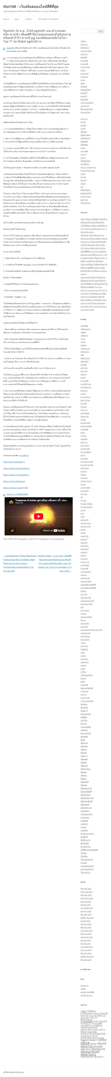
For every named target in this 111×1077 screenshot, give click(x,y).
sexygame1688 (86, 604)
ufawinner (85, 662)
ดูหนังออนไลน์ (86, 193)
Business (84, 390)
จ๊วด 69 (83, 678)
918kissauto (85, 348)
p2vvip (83, 484)
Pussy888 (84, 568)
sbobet (83, 591)
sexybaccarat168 (87, 601)
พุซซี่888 (84, 717)
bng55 (83, 377)
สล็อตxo (84, 778)
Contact (28, 19)
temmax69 (85, 639)
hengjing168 (85, 423)
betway (83, 374)
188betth (84, 335)
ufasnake (84, 659)
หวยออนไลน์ (85, 112)
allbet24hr (85, 361)
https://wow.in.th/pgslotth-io (16, 475)
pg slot (83, 177)
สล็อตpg (84, 775)
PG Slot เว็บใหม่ (87, 504)
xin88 (83, 668)
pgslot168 (84, 536)
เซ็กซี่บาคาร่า (86, 840)
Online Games (86, 481)
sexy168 (84, 594)
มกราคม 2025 (86, 950)
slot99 (83, 128)
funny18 (84, 410)
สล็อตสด (84, 785)
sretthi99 (84, 626)
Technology (85, 636)
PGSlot (83, 533)
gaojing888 (85, 413)
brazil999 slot (86, 384)
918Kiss (83, 345)
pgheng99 (85, 73)
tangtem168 (85, 633)
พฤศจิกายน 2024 (87, 956)
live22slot (84, 458)
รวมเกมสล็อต (86, 727)
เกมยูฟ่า (84, 827)
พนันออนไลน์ (86, 714)
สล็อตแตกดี (85, 804)
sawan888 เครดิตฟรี (88, 584)
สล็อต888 (84, 141)
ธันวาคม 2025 (86, 914)
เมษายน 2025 (86, 940)
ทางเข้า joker (86, 196)
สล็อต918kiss (86, 769)
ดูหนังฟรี (84, 57)
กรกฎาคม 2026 (86, 892)
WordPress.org (86, 995)
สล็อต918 (84, 765)
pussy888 (84, 60)
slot (82, 187)
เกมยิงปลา (84, 824)
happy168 (85, 416)
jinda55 (83, 125)
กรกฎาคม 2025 (86, 930)
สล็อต (83, 740)
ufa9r (83, 652)
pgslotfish (85, 546)
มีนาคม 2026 (86, 905)
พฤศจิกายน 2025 (87, 918)
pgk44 (83, 529)
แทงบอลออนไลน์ (87, 866)
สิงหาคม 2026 (86, 888)
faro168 (84, 403)
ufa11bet (84, 646)
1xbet (83, 339)
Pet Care (84, 494)
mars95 (83, 471)
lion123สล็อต (86, 452)
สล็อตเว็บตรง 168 (87, 798)
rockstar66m (86, 571)
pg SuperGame (86, 507)
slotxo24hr (85, 623)
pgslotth (10, 48)
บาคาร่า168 (85, 67)
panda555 (85, 491)
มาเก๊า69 (84, 720)
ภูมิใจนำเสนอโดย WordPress (13, 1072)
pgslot (83, 70)
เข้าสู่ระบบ (84, 985)
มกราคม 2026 (86, 911)
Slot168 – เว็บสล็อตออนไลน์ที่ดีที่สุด (30, 6)
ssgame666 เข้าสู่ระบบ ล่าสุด (91, 630)
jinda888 (84, 439)
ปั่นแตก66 (84, 99)
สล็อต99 (84, 772)
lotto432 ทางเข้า (87, 461)
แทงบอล (84, 863)
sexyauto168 (86, 597)
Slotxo (83, 620)
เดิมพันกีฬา (85, 843)
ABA (82, 355)
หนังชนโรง (85, 47)
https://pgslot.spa (88, 170)
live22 (83, 80)
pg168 (83, 122)
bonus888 (85, 381)
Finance (84, 406)
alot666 (83, 364)
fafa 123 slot (85, 400)
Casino (83, 394)
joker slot (84, 200)
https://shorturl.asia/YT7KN (15, 487)
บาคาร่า (84, 154)
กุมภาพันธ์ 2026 (87, 908)
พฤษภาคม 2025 (87, 937)
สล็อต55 (84, 749)
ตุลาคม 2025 (85, 921)
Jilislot (83, 432)
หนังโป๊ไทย (85, 164)
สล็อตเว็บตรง (85, 135)
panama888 (85, 487)
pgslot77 (84, 96)
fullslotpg (84, 77)
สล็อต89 (84, 762)
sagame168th (86, 51)
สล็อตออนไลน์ (86, 788)
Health (83, 419)
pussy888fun (86, 1025)
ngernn (83, 474)
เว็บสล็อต (84, 856)
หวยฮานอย (85, 817)
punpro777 (85, 106)
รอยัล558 (84, 730)
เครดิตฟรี (84, 837)
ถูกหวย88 (84, 685)
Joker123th (85, 1017)
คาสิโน (83, 672)
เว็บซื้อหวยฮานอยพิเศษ (89, 850)
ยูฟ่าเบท (84, 723)
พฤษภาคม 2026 (87, 898)
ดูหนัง (83, 83)
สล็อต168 (84, 743)
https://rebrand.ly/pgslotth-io (16, 468)
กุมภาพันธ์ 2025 (87, 947)
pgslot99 (84, 542)
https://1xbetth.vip (88, 167)
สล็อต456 (84, 746)
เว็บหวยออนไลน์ (87, 859)
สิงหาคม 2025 (86, 927)
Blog (17, 19)
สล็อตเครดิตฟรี (86, 791)
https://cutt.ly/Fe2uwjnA (14, 481)
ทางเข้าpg (16, 374)
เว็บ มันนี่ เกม (85, 846)
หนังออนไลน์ (85, 90)
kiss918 (83, 180)
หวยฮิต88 (84, 820)
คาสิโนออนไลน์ (87, 675)
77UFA (83, 342)
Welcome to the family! (48, 19)
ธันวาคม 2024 (86, 953)
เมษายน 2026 (86, 901)
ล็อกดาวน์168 (86, 733)
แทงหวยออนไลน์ (87, 869)
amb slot (84, 368)
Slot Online (85, 610)
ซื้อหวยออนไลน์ (87, 109)
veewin (83, 665)
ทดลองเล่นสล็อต (87, 688)
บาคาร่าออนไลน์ (87, 102)
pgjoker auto (86, 523)
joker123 (84, 44)
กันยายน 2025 (86, 924)
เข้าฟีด (83, 989)
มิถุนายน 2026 (86, 895)
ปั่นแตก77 (84, 711)
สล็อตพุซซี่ (85, 782)
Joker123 (84, 442)
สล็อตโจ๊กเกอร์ (86, 808)
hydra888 (84, 429)
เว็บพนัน (84, 853)
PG (82, 497)
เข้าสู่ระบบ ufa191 (87, 833)
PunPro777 (85, 562)
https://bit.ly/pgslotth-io (14, 462)
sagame (84, 575)
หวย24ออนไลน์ (86, 814)
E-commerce (86, 397)
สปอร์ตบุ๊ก (84, 736)
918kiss (83, 41)
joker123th (85, 445)
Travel (83, 643)
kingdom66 (85, 449)
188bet (83, 332)
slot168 (83, 613)
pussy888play (96, 1025)
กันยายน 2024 (86, 960)
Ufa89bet (84, 649)
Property (84, 559)
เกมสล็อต (84, 830)
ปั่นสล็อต (84, 704)
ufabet (83, 656)
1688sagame (86, 329)
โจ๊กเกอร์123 (85, 203)
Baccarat (84, 371)
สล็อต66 (84, 132)
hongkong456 (86, 426)
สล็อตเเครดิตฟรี (86, 801)
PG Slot (83, 500)
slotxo (83, 157)
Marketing (85, 468)
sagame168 (85, 578)
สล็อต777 (84, 756)
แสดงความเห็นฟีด (87, 992)
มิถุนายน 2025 (86, 934)
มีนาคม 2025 (86, 943)
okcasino (84, 478)
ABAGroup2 (85, 358)
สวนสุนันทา (85, 811)
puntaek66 (85, 565)
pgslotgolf (85, 549)
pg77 (82, 513)
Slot (82, 607)
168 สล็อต (84, 326)
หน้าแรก (6, 19)
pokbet (83, 555)
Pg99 (82, 516)
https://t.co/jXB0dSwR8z (17, 494)
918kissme (85, 352)
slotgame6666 (86, 617)
